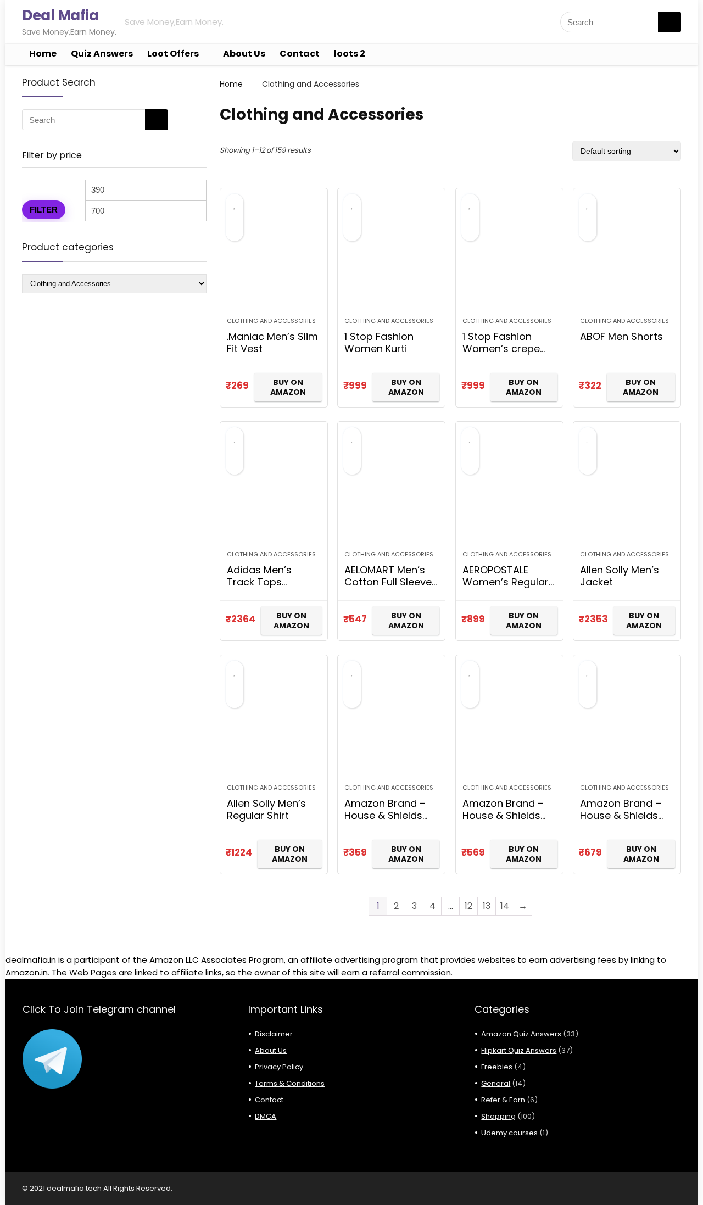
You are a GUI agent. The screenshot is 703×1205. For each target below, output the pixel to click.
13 (486, 906)
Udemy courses (509, 1133)
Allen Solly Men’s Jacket (619, 576)
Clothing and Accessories (271, 320)
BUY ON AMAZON (288, 387)
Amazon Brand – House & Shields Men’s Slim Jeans (621, 815)
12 (468, 906)
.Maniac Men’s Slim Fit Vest (272, 342)
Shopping (498, 1116)
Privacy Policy (279, 1067)
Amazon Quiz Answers (521, 1034)
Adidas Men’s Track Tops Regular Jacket (263, 582)
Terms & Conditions (290, 1083)
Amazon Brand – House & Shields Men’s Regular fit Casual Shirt (503, 821)
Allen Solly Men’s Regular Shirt (266, 809)
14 (504, 906)
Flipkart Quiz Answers (518, 1050)
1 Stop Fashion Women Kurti (379, 342)
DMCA (265, 1116)
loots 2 (349, 53)
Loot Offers (173, 53)
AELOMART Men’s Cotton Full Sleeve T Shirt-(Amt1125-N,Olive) (388, 588)
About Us (244, 53)
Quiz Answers (102, 53)
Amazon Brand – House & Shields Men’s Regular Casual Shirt (385, 821)
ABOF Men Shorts (621, 336)
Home (43, 53)
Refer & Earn (503, 1100)
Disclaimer (274, 1034)
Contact (300, 53)
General (495, 1083)
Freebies (496, 1067)
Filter (44, 209)
